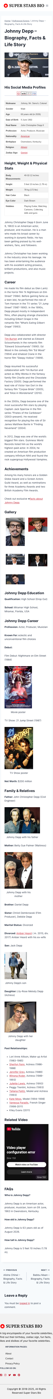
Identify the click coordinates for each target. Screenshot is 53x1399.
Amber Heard (24, 933)
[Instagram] (6, 1375)
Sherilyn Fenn (17, 1064)
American (25, 136)
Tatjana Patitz (17, 1091)
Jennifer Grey (16, 1072)
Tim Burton (11, 338)
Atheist (24, 147)
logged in (25, 1303)
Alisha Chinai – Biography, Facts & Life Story (12, 1276)
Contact (9, 1358)
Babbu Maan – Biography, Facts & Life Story (40, 1276)
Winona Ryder (17, 1075)
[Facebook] (2, 1375)
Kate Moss (15, 1098)
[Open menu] (47, 5)
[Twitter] (10, 1375)
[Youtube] (15, 1375)
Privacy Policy (12, 1363)
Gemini (24, 152)
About (8, 1353)
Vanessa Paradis (18, 1102)
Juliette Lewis (17, 1083)
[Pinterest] (19, 1375)
